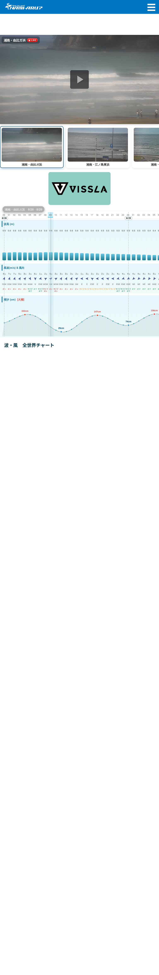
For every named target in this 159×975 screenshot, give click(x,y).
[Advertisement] (79, 24)
